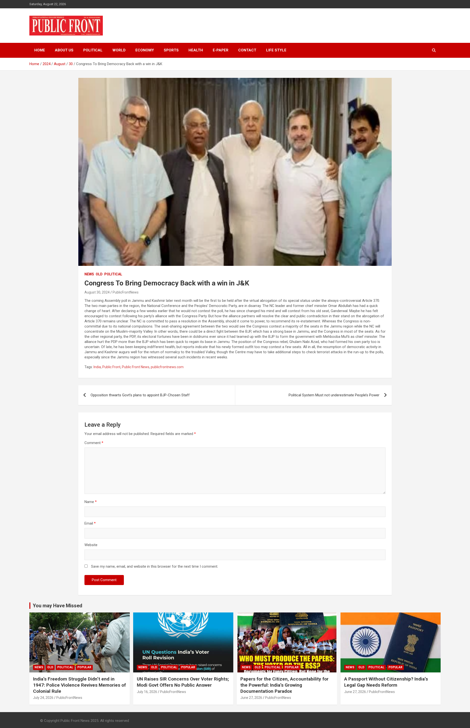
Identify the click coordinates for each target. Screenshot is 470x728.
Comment (93, 443)
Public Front (111, 367)
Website (90, 545)
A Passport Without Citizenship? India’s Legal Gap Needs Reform (386, 682)
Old (99, 274)
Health (195, 50)
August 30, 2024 (97, 292)
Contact (247, 50)
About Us (64, 50)
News (89, 274)
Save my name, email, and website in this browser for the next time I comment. (154, 566)
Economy (144, 50)
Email (90, 523)
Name (90, 502)
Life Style (276, 50)
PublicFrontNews (126, 292)
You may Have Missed (57, 606)
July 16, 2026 (147, 692)
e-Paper (220, 50)
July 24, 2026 (43, 698)
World (119, 50)
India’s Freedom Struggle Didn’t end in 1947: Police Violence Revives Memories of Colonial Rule (79, 685)
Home (39, 50)
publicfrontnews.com (167, 367)
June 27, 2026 (251, 698)
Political (93, 50)
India (97, 367)
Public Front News (135, 367)
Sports (171, 50)
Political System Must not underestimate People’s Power (334, 395)
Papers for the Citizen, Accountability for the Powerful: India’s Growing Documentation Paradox (284, 685)
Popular (84, 667)
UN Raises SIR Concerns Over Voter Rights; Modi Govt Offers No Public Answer (183, 682)
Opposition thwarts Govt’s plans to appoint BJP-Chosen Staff (140, 395)
